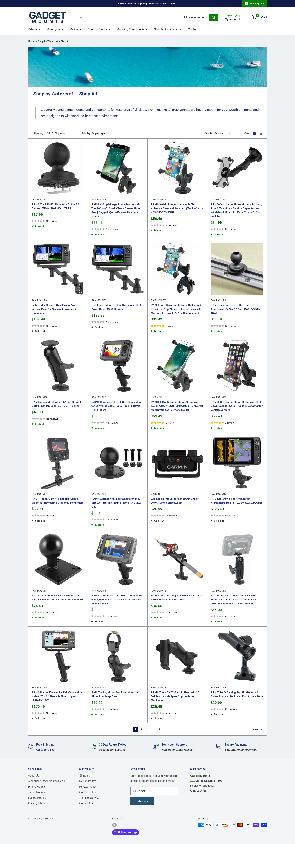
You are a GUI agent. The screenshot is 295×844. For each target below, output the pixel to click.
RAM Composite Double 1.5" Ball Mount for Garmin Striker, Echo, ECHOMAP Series (57, 404)
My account (232, 19)
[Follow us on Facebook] (114, 825)
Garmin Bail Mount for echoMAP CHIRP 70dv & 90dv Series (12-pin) (175, 500)
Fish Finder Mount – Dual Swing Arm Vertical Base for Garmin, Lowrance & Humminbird (54, 309)
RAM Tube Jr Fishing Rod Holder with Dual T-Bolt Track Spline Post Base (176, 597)
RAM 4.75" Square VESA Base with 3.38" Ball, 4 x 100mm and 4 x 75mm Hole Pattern (57, 597)
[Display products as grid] (254, 133)
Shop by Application (166, 29)
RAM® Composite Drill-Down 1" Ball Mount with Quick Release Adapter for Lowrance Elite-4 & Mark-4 (117, 599)
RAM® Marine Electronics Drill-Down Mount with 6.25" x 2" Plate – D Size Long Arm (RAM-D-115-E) (58, 696)
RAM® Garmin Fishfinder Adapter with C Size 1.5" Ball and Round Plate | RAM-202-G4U (116, 502)
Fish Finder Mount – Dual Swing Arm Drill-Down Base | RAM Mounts (116, 307)
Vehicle (32, 29)
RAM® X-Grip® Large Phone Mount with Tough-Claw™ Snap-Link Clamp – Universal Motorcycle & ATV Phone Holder (177, 406)
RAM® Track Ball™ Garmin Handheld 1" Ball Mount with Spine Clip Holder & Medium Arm (175, 696)
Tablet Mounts (36, 792)
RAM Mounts (39, 199)
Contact (192, 29)
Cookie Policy (87, 792)
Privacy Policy (87, 786)
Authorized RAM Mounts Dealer (47, 781)
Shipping (84, 775)
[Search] (213, 17)
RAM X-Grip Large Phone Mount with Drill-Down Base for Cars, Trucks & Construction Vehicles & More (237, 406)
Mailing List (257, 3)
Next (255, 729)
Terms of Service (89, 797)
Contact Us (86, 803)
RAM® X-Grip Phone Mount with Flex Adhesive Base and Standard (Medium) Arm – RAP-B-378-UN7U (177, 208)
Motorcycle (53, 29)
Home (31, 41)
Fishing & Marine (38, 803)
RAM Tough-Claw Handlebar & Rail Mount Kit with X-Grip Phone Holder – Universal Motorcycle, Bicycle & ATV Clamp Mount (176, 309)
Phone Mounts (37, 786)
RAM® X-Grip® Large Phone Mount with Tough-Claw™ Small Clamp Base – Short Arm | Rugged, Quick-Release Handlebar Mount (115, 210)
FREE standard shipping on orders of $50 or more (147, 3)
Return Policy (87, 781)
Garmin (155, 494)
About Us (33, 775)
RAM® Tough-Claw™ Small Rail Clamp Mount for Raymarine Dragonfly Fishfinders (57, 500)
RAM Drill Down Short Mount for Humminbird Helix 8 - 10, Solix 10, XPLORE (236, 500)
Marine (74, 29)
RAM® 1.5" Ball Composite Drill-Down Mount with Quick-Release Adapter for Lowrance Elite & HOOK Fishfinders (233, 599)
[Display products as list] (260, 133)
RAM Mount (38, 494)
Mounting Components (130, 29)
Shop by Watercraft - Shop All (53, 41)
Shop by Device (97, 29)
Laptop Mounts (37, 797)
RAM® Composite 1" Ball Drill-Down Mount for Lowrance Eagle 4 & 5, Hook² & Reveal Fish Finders (117, 406)
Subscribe (142, 801)
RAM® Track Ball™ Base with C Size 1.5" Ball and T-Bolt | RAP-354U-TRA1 (56, 206)
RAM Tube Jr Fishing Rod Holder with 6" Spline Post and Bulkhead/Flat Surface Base (237, 694)
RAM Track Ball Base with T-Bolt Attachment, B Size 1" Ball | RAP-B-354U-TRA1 (235, 309)
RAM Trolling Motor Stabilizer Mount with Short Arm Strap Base (116, 694)
